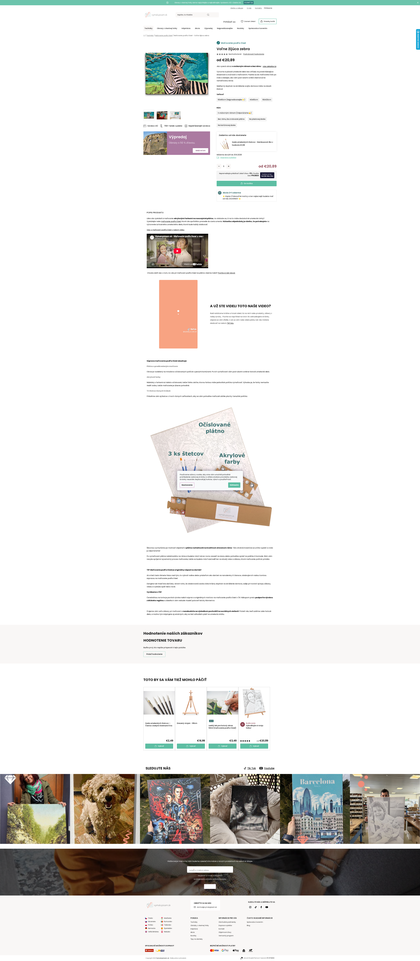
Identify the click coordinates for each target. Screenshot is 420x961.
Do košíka (248, 183)
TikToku (230, 323)
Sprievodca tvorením (255, 922)
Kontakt (222, 929)
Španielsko (168, 928)
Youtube (269, 768)
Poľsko (150, 925)
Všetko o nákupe (236, 8)
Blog (248, 925)
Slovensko (152, 921)
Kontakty (258, 8)
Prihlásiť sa (229, 21)
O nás (249, 8)
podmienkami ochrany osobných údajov (210, 879)
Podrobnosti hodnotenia (253, 54)
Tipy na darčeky (197, 939)
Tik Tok (251, 768)
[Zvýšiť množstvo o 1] (228, 166)
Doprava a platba (228, 157)
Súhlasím (234, 485)
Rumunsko (168, 921)
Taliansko (167, 925)
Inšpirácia (194, 929)
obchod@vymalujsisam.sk (207, 907)
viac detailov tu (269, 66)
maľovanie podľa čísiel (171, 221)
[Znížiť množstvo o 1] (219, 166)
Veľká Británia (153, 932)
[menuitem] (148, 28)
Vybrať (161, 746)
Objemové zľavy (225, 932)
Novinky (193, 936)
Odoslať (210, 886)
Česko (150, 918)
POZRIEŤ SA (248, 3)
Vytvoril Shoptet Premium (251, 958)
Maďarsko (168, 918)
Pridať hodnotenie (154, 654)
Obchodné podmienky (227, 922)
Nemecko (151, 928)
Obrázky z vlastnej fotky (200, 925)
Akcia (193, 932)
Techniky (194, 922)
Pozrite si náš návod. (226, 273)
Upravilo (267, 958)
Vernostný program (226, 936)
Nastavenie (187, 485)
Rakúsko (167, 932)
